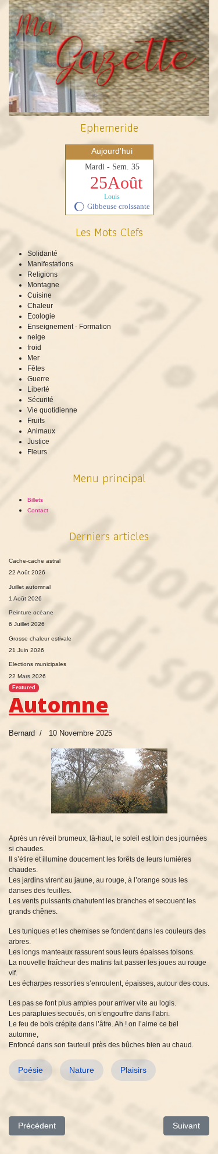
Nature (81, 1070)
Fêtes (36, 368)
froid (34, 347)
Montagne (43, 285)
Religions (42, 274)
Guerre (38, 379)
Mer (33, 358)
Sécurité (40, 400)
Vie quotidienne (52, 410)
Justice (38, 441)
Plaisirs (133, 1070)
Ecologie (41, 316)
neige (36, 337)
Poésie (30, 1070)
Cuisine (39, 295)
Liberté (38, 389)
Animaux (41, 431)
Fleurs (37, 452)
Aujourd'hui (112, 150)
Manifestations (50, 264)
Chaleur (40, 306)
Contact (37, 510)
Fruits (36, 421)
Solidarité (42, 253)
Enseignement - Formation (69, 327)
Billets (35, 500)
